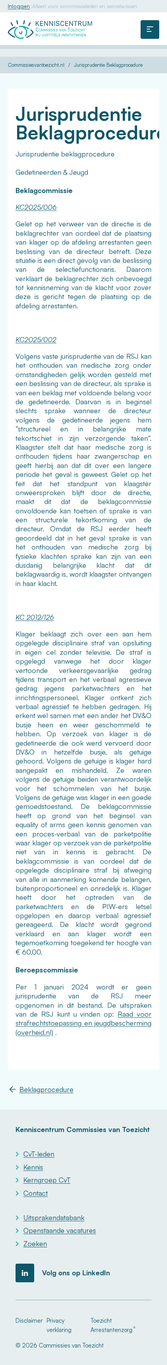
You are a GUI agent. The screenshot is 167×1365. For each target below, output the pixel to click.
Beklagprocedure (46, 1089)
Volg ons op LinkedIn (76, 1272)
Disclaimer (29, 1320)
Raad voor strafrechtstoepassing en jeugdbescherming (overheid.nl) (83, 1023)
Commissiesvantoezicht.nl (36, 65)
